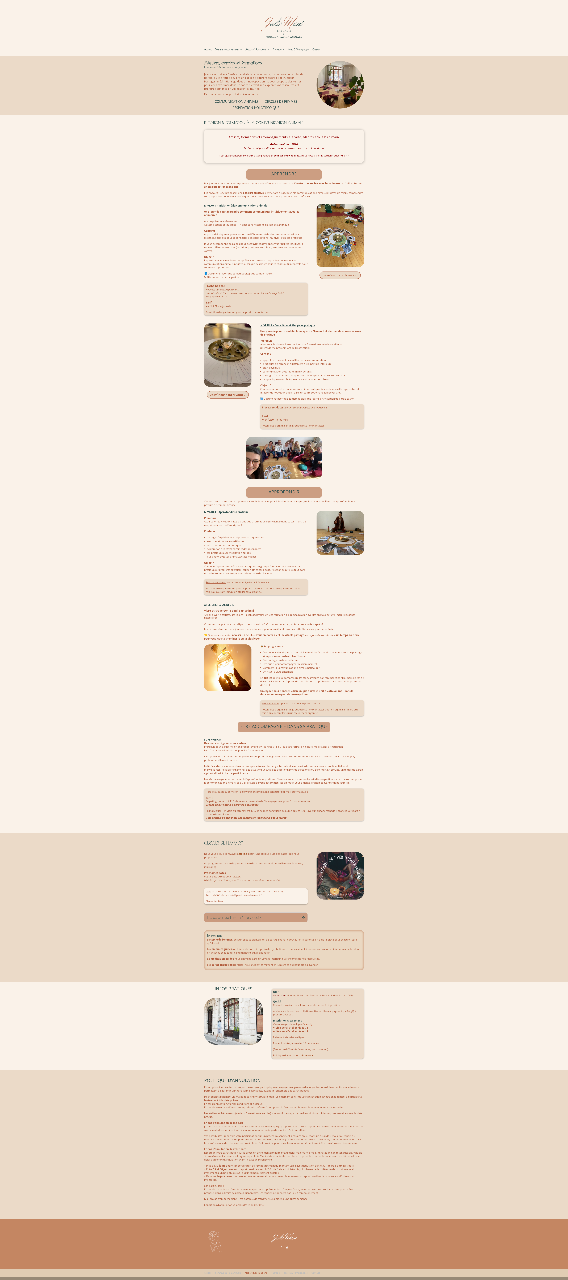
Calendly (307, 1024)
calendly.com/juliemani (261, 1096)
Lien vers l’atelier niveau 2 (292, 1031)
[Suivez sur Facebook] (281, 1247)
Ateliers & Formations (256, 49)
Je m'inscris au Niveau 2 (228, 395)
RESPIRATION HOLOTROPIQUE (255, 107)
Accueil (208, 49)
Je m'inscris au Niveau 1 (340, 275)
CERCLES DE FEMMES (281, 101)
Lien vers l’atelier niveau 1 (292, 1027)
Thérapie (277, 49)
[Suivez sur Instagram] (287, 1247)
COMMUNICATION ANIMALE (237, 101)
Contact (316, 49)
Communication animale (227, 49)
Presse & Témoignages (298, 49)
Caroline (242, 853)
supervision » (341, 155)
